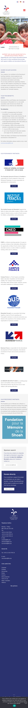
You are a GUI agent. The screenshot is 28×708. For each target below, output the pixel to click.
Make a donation (9, 489)
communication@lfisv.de (7, 143)
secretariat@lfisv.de (7, 543)
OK (14, 705)
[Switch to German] (20, 2)
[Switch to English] (23, 2)
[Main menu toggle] (24, 10)
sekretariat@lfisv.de (7, 541)
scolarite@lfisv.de (6, 540)
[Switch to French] (17, 2)
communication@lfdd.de (10, 465)
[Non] (26, 703)
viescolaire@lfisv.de (7, 558)
